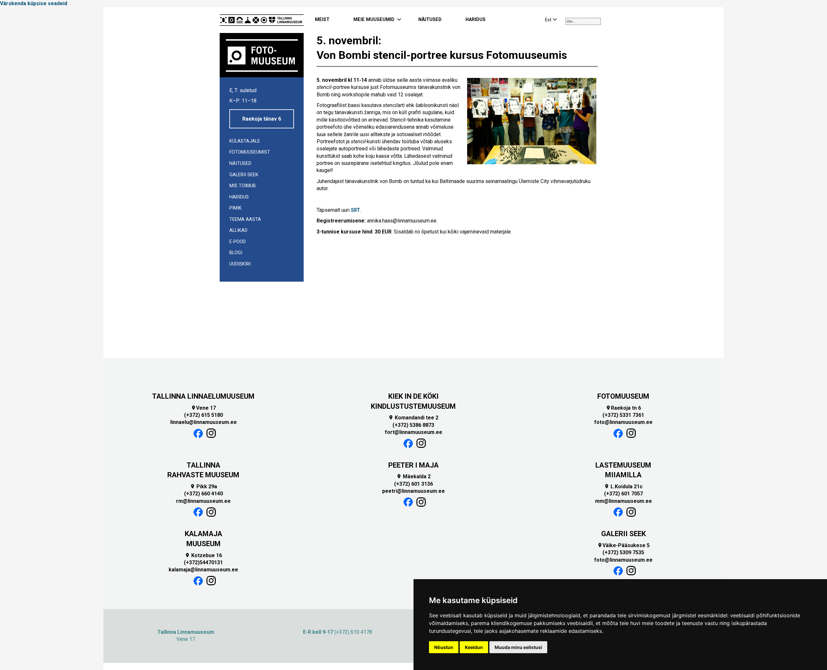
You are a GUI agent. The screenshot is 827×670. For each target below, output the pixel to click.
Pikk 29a (203, 486)
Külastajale (244, 141)
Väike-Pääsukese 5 (623, 545)
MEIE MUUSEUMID (373, 19)
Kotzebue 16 (203, 555)
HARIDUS (476, 19)
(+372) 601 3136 (413, 484)
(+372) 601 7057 (623, 494)
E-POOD (237, 241)
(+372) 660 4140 (203, 494)
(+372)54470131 (203, 562)
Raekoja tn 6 (623, 408)
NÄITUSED (430, 19)
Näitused (240, 163)
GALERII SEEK (623, 534)
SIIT (355, 210)
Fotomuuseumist (249, 152)
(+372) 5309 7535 (623, 552)
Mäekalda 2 (413, 476)
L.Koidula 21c (623, 486)
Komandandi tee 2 (413, 418)
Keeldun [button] (474, 647)
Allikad (238, 230)
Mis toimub (242, 186)
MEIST (322, 19)
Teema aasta (245, 219)
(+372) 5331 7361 (623, 415)
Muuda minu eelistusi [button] (518, 647)
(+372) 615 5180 (203, 415)
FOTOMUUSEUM (623, 396)
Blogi (235, 252)
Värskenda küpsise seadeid (33, 3)
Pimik (235, 208)
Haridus (239, 197)
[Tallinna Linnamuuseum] (262, 20)
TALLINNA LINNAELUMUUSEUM (203, 396)
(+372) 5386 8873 (413, 425)
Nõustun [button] (443, 647)
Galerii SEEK (243, 175)
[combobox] (583, 21)
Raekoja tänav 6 (261, 119)
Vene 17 (203, 408)
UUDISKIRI (240, 264)
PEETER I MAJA (413, 465)
